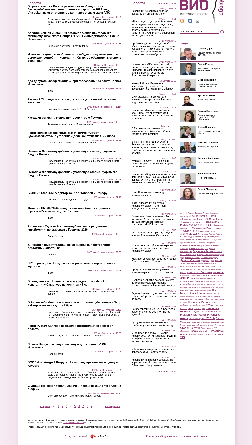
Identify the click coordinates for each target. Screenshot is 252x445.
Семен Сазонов (203, 322)
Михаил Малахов (188, 287)
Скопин (185, 327)
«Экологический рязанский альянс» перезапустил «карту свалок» (153, 350)
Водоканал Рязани (203, 251)
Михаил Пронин (203, 287)
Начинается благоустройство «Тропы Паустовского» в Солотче (154, 260)
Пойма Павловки (211, 299)
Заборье (190, 263)
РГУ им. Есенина (214, 305)
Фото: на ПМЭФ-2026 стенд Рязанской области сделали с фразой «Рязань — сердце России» (69, 210)
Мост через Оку (217, 287)
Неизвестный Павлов (195, 436)
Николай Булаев (188, 290)
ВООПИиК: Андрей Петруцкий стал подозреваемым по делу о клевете (73, 364)
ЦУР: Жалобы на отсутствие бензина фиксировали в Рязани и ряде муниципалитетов (151, 99)
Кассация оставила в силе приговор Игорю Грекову (65, 117)
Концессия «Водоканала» (161, 436)
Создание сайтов (76, 436)
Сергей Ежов (185, 325)
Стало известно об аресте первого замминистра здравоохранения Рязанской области (152, 248)
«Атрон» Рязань (187, 213)
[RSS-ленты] (182, 21)
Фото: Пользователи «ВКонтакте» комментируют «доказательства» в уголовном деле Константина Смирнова (71, 134)
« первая (45, 406)
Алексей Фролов (208, 234)
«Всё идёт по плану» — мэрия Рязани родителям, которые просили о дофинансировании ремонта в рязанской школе (154, 337)
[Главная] (202, 23)
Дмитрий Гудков (207, 261)
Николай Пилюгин (203, 290)
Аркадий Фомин (202, 240)
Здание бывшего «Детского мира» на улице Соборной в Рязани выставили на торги (154, 296)
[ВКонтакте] (190, 21)
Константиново (214, 275)
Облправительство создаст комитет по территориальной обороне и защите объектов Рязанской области (153, 283)
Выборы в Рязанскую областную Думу (201, 258)
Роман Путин (199, 309)
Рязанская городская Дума (199, 310)
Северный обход (188, 322)
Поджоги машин (196, 299)
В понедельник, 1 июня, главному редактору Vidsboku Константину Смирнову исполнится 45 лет (67, 283)
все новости (165, 3)
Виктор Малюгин (203, 246)
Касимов (218, 272)
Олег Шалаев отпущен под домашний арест (148, 193)
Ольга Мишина (186, 296)
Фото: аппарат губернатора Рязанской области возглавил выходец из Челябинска (149, 206)
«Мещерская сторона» (191, 222)
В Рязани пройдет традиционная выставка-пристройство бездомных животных (69, 246)
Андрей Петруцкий (211, 237)
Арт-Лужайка (215, 240)
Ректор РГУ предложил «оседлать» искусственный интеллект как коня (73, 101)
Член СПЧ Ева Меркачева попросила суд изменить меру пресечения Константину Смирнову (153, 86)
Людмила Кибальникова (191, 281)
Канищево (206, 272)
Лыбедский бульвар (205, 278)
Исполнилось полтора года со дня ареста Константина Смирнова (152, 234)
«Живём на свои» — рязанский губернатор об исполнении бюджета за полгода (153, 163)
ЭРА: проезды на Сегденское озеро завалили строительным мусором (72, 265)
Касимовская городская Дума (192, 275)
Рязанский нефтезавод (193, 314)
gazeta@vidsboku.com (74, 422)
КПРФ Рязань (193, 272)
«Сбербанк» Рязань (200, 224)
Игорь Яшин (210, 269)
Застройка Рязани (202, 263)
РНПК (190, 308)
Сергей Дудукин (217, 322)
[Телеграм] (197, 21)
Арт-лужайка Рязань (188, 243)
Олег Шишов (213, 293)
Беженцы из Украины (206, 243)
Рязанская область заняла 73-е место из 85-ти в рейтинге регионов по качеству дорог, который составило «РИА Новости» (153, 220)
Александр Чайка (207, 231)
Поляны (214, 302)
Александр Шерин (190, 233)
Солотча (195, 328)
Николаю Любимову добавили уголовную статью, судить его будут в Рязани (72, 153)
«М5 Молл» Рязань (214, 219)
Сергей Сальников (199, 325)
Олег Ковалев (199, 293)
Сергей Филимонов (216, 325)
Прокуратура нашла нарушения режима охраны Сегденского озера (152, 271)
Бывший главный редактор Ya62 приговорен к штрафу (67, 193)
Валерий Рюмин (188, 246)
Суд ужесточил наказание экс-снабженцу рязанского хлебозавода (153, 324)
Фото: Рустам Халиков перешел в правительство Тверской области (70, 327)
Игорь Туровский (197, 269)
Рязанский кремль (211, 311)
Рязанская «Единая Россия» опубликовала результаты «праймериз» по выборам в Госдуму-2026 (68, 228)
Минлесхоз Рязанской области (210, 284)
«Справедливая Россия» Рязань (206, 228)
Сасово (220, 318)
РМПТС (183, 308)
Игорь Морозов (196, 266)
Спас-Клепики (207, 328)
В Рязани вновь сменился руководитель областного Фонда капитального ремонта (151, 131)
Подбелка (184, 299)
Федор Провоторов (199, 334)
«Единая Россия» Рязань (203, 216)
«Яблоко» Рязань (190, 230)
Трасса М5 (196, 331)
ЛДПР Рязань (187, 278)
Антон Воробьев (187, 240)
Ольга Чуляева (200, 296)
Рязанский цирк (196, 318)
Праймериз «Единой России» (192, 305)
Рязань (209, 318)
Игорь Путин (210, 266)
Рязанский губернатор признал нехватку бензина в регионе (150, 12)
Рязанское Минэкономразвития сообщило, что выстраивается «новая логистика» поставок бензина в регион (153, 114)
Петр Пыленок (214, 296)
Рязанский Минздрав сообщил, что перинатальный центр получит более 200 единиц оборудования (154, 362)
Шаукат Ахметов (215, 334)
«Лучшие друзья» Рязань (192, 219)
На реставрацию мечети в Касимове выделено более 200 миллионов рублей (153, 312)
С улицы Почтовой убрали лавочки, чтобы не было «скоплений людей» (74, 387)
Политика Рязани (199, 302)
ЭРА (182, 337)
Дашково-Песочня (190, 260)
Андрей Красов (194, 237)
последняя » (112, 406)
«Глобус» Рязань (201, 213)
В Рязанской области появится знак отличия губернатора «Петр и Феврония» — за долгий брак (74, 304)
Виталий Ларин (196, 249)
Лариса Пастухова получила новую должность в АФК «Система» (67, 346)
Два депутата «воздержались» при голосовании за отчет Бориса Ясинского (74, 82)
